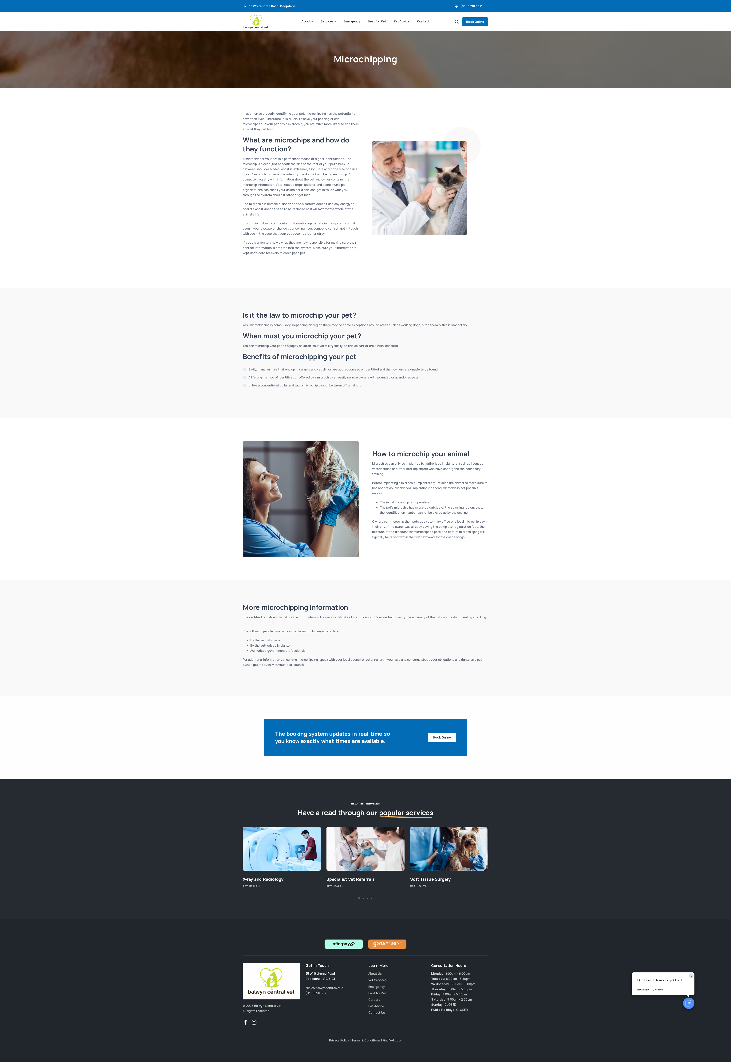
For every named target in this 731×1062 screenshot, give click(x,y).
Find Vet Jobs (392, 1040)
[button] (688, 1003)
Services (327, 21)
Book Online (475, 22)
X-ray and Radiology (263, 879)
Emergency (352, 21)
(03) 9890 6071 (471, 6)
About (306, 21)
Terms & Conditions (365, 1040)
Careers (374, 1000)
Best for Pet (377, 21)
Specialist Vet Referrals (350, 879)
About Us (375, 974)
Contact (423, 21)
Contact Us (376, 1013)
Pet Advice (401, 21)
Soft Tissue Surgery (430, 879)
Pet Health (251, 886)
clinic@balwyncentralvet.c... (325, 988)
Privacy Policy (339, 1040)
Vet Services (377, 980)
